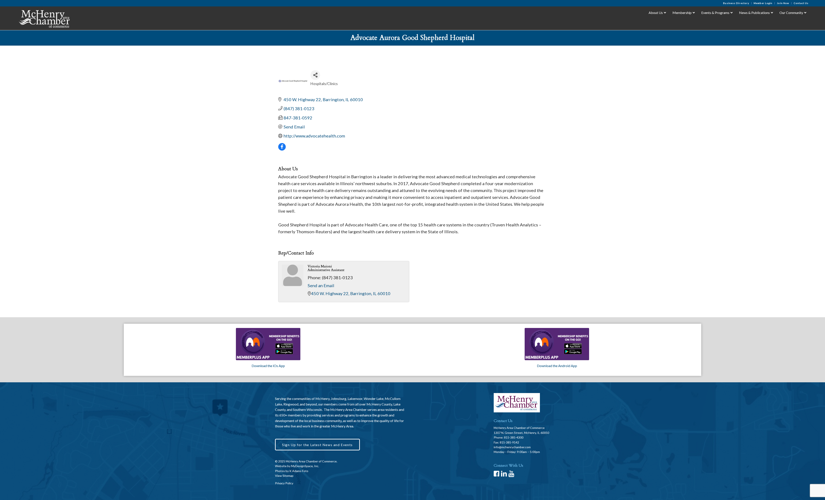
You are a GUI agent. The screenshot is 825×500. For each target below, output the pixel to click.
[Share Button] (315, 75)
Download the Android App (557, 366)
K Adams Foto (298, 471)
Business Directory (736, 3)
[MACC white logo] (44, 18)
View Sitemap (284, 475)
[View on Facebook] (282, 148)
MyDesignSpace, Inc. (305, 466)
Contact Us (801, 3)
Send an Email (321, 285)
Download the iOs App (268, 366)
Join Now (783, 3)
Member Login (763, 3)
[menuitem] (736, 3)
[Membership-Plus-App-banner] (268, 344)
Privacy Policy (284, 483)
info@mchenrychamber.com (512, 447)
